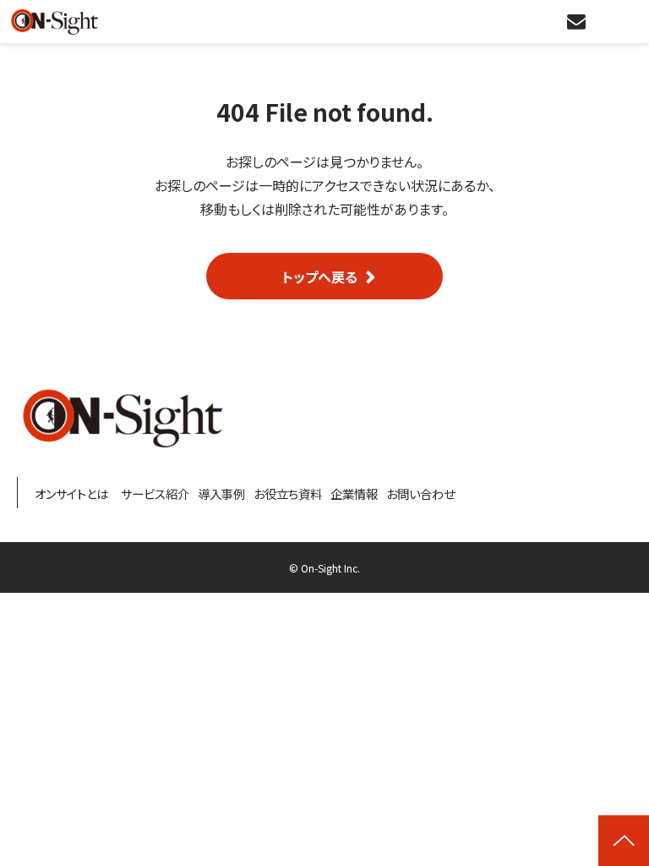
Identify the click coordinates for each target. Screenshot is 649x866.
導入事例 (221, 494)
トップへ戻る (319, 276)
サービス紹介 (155, 494)
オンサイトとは (71, 494)
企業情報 (354, 494)
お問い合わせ (578, 21)
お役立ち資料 (288, 494)
